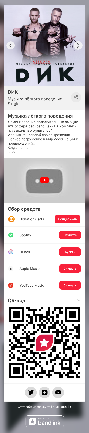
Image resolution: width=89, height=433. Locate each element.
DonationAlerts (48, 219)
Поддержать (67, 219)
